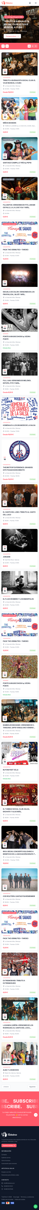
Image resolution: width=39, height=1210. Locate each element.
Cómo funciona (5, 1160)
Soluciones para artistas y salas (10, 1175)
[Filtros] (3, 46)
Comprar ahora (11, 36)
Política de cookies (20, 1199)
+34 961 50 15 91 (8, 1186)
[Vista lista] (32, 46)
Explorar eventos (8, 1145)
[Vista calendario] (35, 46)
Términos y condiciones (27, 1197)
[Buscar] (7, 46)
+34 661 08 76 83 (8, 1189)
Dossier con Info (6, 1172)
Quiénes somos (5, 1157)
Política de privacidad (7, 1199)
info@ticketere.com (9, 1183)
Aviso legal (16, 1197)
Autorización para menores (9, 1163)
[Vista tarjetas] (29, 46)
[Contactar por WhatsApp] (36, 1206)
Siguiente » (32, 1087)
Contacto (4, 1154)
